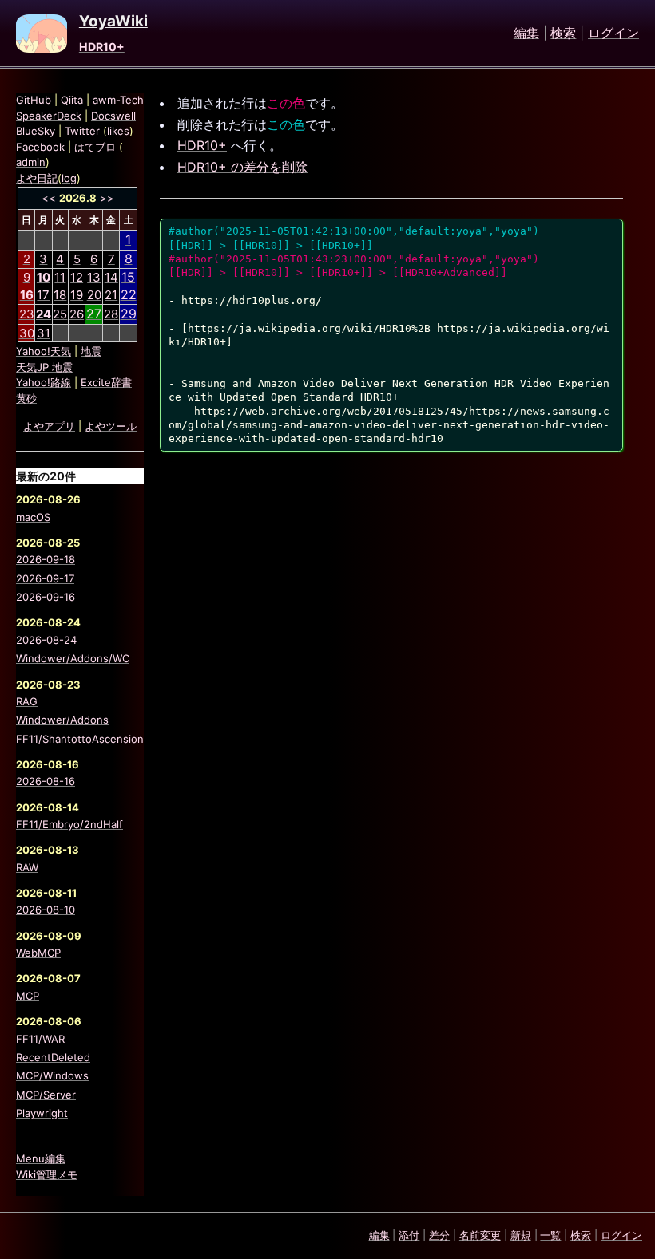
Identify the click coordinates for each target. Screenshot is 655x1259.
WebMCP (38, 952)
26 (76, 314)
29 (129, 314)
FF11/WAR (40, 1038)
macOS (33, 517)
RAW (27, 867)
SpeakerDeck (48, 115)
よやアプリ (49, 426)
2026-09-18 (45, 559)
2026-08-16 (45, 781)
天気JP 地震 (44, 367)
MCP (27, 995)
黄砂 (26, 398)
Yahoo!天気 (43, 351)
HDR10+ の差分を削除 (242, 167)
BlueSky (35, 130)
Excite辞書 (106, 382)
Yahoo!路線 (43, 382)
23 (26, 314)
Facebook (40, 146)
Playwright (42, 1113)
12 (76, 277)
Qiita (72, 99)
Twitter (82, 130)
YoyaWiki (113, 21)
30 (26, 333)
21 (111, 294)
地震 (91, 351)
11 (60, 277)
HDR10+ (102, 46)
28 (111, 314)
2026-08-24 (46, 639)
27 (93, 314)
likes (118, 130)
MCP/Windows (52, 1075)
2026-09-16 (45, 596)
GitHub (33, 99)
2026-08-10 (45, 909)
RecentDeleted (53, 1057)
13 (94, 277)
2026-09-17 (45, 578)
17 (43, 294)
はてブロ (95, 146)
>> (107, 197)
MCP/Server (46, 1094)
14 (111, 277)
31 (43, 333)
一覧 (550, 1235)
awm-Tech (118, 99)
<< (49, 197)
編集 (526, 33)
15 (128, 277)
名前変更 (480, 1235)
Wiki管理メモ (46, 1174)
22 (129, 294)
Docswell (113, 115)
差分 (439, 1235)
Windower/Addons (62, 719)
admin (31, 162)
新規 (520, 1235)
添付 (409, 1235)
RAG (27, 701)
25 (60, 314)
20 (94, 294)
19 (76, 294)
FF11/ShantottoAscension (80, 738)
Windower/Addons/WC (72, 658)
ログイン (613, 33)
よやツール (111, 426)
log (69, 178)
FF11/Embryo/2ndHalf (69, 824)
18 (60, 294)
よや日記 (37, 178)
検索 (563, 33)
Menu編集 (41, 1158)
